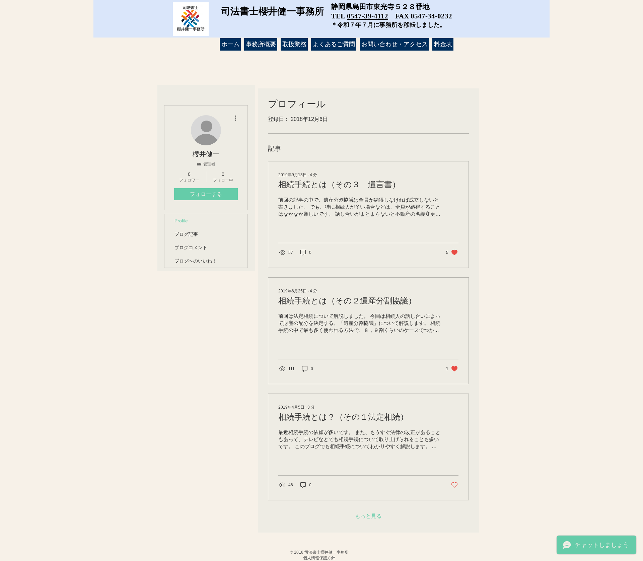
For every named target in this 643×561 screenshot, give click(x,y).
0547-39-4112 (367, 16)
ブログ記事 (186, 234)
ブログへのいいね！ (195, 261)
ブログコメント (190, 247)
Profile (181, 220)
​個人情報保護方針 (319, 558)
